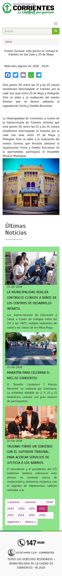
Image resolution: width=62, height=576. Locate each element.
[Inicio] (28, 9)
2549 (10, 508)
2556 (42, 515)
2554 (21, 515)
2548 (49, 502)
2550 (21, 508)
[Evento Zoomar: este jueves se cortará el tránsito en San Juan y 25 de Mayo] (31, 186)
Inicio (8, 42)
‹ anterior (30, 502)
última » (30, 522)
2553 (10, 515)
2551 (32, 508)
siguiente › (14, 522)
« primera (13, 502)
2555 (32, 515)
